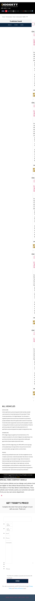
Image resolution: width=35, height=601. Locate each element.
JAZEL (18, 477)
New (14, 17)
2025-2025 (19, 17)
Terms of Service (18, 588)
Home (3, 17)
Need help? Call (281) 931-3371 (17, 597)
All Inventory (9, 17)
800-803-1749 (5, 8)
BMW (24, 17)
